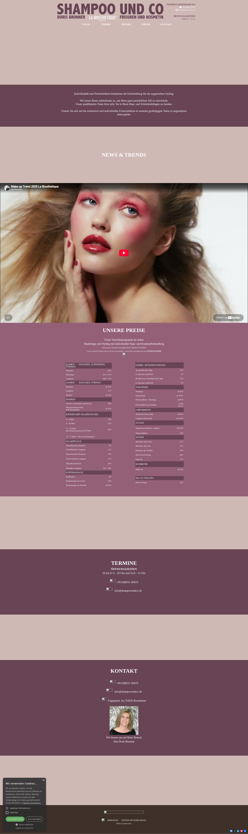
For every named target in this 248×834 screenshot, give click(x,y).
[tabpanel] (179, 12)
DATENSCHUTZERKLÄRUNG (134, 820)
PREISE (146, 24)
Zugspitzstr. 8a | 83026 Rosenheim (127, 700)
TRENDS (126, 24)
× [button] (43, 780)
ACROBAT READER (153, 351)
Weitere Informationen (32, 803)
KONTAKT (166, 24)
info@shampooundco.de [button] (187, 10)
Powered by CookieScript (24, 828)
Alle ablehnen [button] (34, 819)
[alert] (24, 804)
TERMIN (106, 24)
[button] (24, 824)
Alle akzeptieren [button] (15, 819)
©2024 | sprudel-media (123, 823)
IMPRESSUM (112, 820)
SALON (86, 24)
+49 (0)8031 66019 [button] (188, 7)
